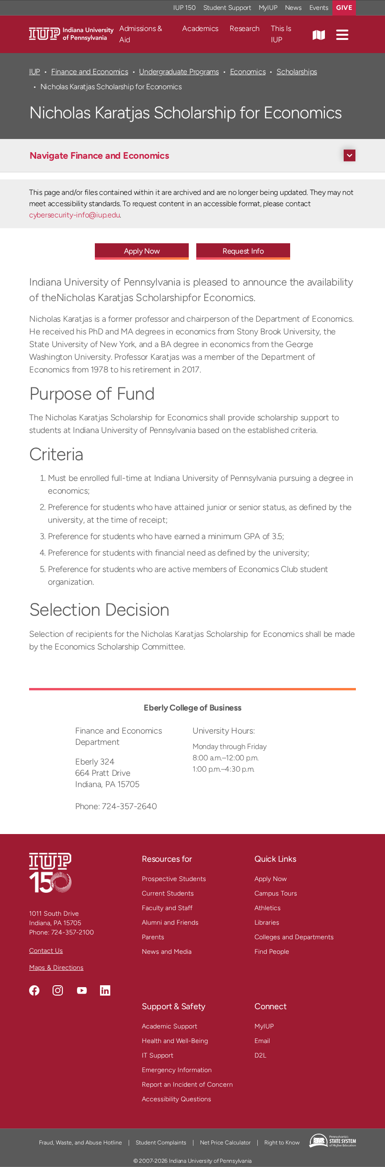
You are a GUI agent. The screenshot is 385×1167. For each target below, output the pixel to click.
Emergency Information (177, 1070)
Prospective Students (174, 879)
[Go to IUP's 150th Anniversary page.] (50, 872)
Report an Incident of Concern (187, 1085)
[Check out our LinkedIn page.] (105, 990)
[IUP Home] (71, 33)
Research (245, 28)
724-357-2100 (72, 932)
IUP (34, 71)
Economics (248, 71)
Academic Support (169, 1026)
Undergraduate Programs (178, 71)
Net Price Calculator (225, 1142)
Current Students (168, 893)
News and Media (167, 952)
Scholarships (297, 71)
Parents (153, 937)
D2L (260, 1055)
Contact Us (46, 951)
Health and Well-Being (175, 1041)
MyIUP (268, 8)
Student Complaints (161, 1142)
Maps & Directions (56, 968)
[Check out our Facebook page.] (34, 990)
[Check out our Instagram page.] (58, 990)
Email (262, 1041)
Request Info (243, 251)
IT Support (157, 1055)
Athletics (267, 908)
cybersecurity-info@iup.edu (74, 214)
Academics (200, 28)
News (293, 8)
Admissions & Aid (140, 34)
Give (344, 8)
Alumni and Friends (170, 923)
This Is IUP (281, 34)
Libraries (266, 923)
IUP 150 (184, 8)
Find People (271, 952)
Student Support (227, 8)
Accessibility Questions (176, 1099)
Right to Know (282, 1142)
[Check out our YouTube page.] (82, 990)
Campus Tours (275, 893)
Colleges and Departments (294, 937)
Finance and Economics (89, 71)
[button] (342, 34)
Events (319, 8)
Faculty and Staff (167, 908)
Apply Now (142, 251)
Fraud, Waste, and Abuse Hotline (80, 1142)
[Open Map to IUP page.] (319, 34)
